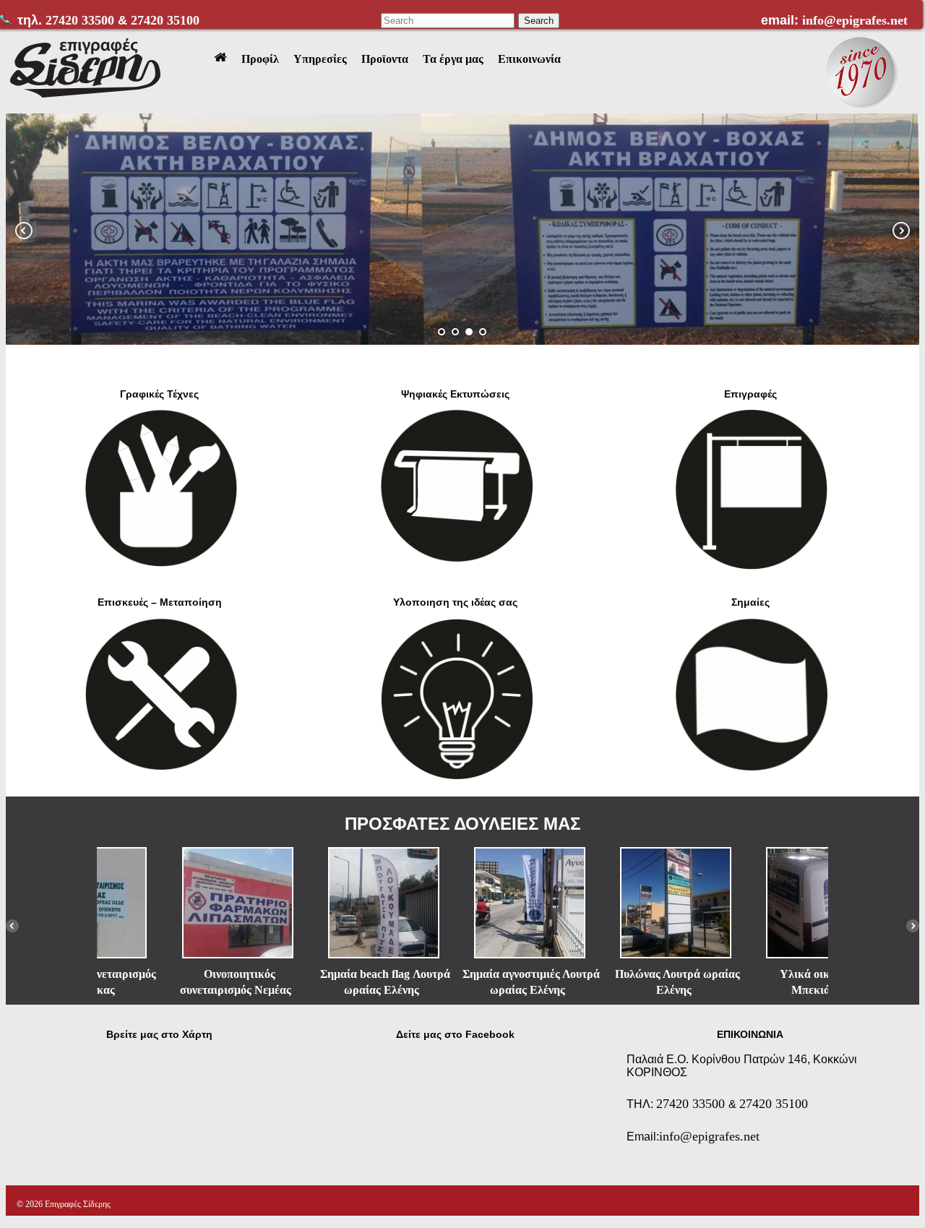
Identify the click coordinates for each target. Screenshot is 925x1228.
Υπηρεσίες (320, 59)
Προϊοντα (384, 59)
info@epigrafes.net (855, 20)
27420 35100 (165, 20)
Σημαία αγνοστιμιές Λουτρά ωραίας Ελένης (464, 982)
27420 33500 (82, 20)
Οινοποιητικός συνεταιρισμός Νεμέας (168, 982)
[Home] (220, 59)
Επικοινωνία (529, 59)
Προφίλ (260, 59)
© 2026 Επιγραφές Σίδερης (64, 1204)
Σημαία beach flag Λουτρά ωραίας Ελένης (318, 982)
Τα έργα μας (453, 59)
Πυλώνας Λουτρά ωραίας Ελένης (610, 982)
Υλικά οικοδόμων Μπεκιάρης (756, 982)
